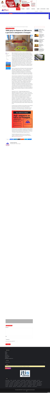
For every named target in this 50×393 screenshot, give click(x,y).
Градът (9, 26)
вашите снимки (34, 386)
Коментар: (7, 327)
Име (6, 336)
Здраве (38, 8)
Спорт (34, 385)
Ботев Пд (18, 380)
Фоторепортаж (24, 386)
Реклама (6, 352)
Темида (10, 386)
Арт (11, 380)
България (23, 380)
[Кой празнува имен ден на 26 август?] (36, 45)
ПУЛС (6, 385)
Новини (18, 8)
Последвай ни (8, 368)
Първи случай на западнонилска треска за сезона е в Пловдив (41, 35)
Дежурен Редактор (13, 142)
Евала (21, 381)
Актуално (7, 380)
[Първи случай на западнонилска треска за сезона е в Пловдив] (36, 35)
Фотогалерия (19, 386)
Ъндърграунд (29, 386)
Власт (38, 380)
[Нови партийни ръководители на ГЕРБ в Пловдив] (36, 49)
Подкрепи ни (6, 357)
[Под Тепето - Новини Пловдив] (5, 10)
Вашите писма (28, 380)
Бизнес (14, 380)
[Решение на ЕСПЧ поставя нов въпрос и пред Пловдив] (36, 40)
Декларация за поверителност (9, 358)
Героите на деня (7, 381)
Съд (6, 386)
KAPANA (47, 8)
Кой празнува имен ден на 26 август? (41, 45)
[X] (12, 144)
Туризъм (14, 386)
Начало (7, 26)
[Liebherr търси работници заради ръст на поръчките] (36, 30)
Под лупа (10, 385)
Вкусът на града (33, 380)
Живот (10, 28)
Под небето (15, 385)
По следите (25, 385)
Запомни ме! (7, 339)
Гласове (13, 381)
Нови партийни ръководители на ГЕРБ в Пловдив (41, 49)
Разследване (30, 385)
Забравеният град (35, 381)
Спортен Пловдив (38, 385)
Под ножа (20, 385)
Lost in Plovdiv (42, 8)
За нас (6, 351)
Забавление (30, 381)
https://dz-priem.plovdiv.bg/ (18, 136)
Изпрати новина (7, 356)
